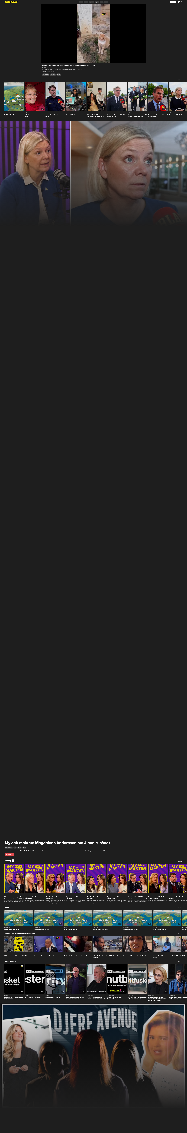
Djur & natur (46, 74)
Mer (106, 2)
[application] (93, 33)
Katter (58, 74)
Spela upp (10, 854)
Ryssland (53, 74)
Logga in (173, 2)
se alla (180, 79)
